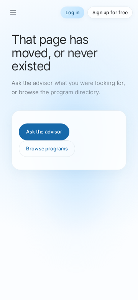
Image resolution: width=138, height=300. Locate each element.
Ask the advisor (44, 131)
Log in (72, 12)
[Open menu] (13, 12)
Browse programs (47, 148)
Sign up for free (110, 12)
